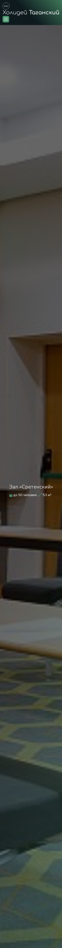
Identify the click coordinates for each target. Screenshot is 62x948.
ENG (6, 6)
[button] (6, 19)
